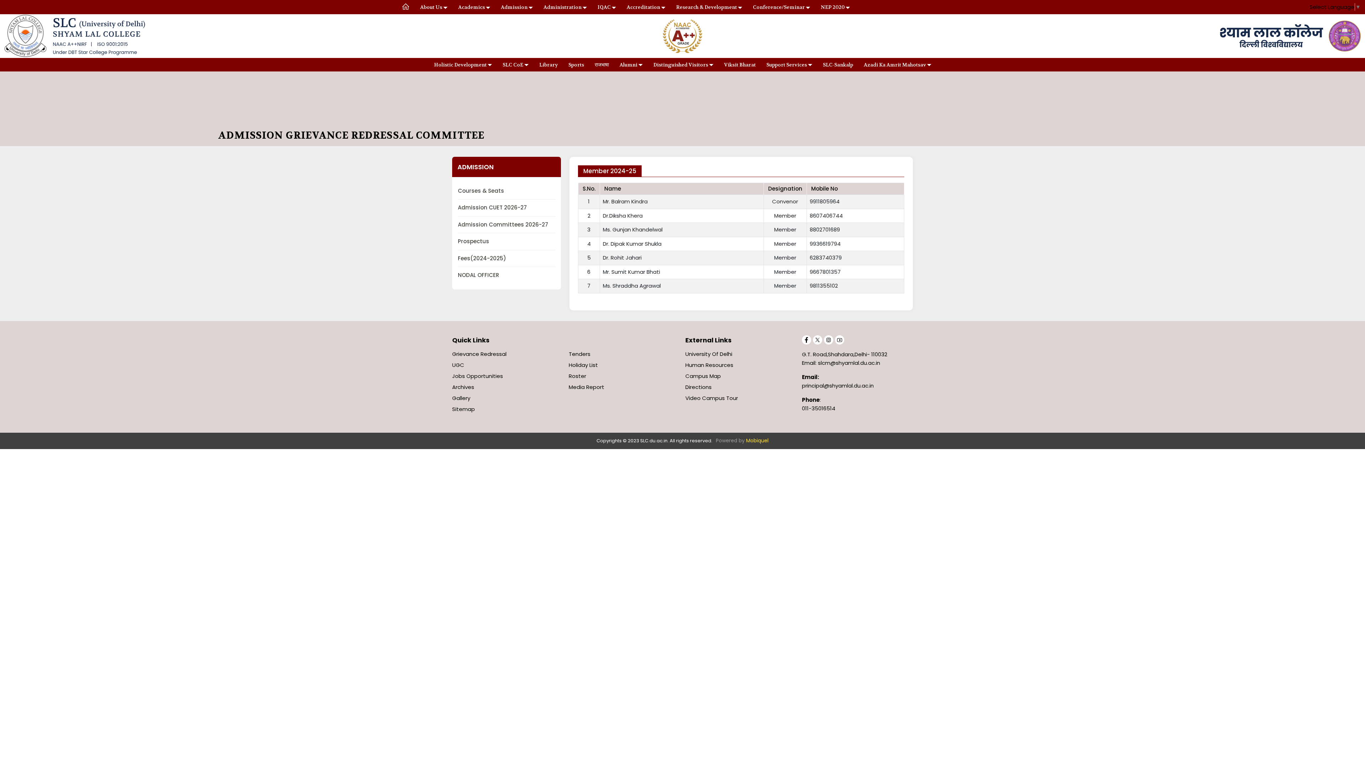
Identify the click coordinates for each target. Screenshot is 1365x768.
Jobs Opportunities (477, 376)
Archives (463, 387)
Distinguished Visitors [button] (680, 65)
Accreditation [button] (643, 7)
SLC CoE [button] (513, 65)
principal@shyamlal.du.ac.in (838, 385)
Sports (576, 65)
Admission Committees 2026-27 (503, 224)
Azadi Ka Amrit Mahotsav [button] (895, 65)
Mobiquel (757, 440)
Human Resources (709, 365)
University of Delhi (708, 354)
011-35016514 (818, 408)
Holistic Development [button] (460, 65)
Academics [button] (471, 7)
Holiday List (583, 365)
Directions (698, 387)
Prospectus (473, 241)
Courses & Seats (481, 190)
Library (548, 65)
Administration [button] (563, 7)
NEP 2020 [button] (833, 7)
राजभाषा (602, 65)
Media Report (586, 387)
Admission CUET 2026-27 (492, 207)
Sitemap (463, 409)
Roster (577, 376)
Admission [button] (514, 7)
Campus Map (703, 376)
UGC (458, 365)
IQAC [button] (604, 7)
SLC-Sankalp (838, 65)
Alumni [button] (628, 65)
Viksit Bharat (740, 65)
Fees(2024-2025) (482, 258)
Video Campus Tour (711, 398)
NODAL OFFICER (478, 275)
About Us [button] (431, 7)
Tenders (579, 354)
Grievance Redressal (479, 354)
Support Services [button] (786, 65)
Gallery (461, 398)
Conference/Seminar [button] (779, 7)
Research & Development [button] (706, 7)
